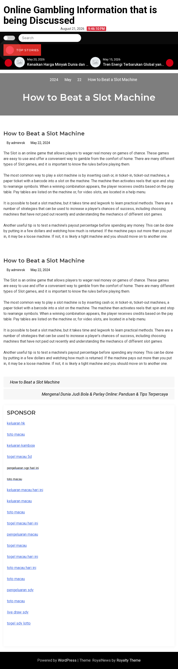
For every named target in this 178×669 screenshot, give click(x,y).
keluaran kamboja (21, 445)
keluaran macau (19, 501)
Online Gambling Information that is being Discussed (80, 15)
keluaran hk (16, 423)
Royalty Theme (129, 660)
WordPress (67, 660)
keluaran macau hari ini (25, 490)
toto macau (16, 601)
